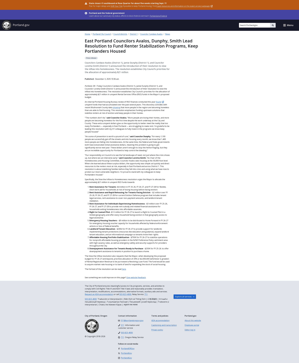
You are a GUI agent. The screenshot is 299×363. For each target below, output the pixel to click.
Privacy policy (157, 330)
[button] (288, 25)
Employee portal (192, 325)
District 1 (134, 34)
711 (146, 294)
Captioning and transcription (164, 325)
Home (87, 34)
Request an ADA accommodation (99, 294)
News (167, 34)
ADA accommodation (160, 320)
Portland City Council (102, 34)
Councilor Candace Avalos (151, 34)
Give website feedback (136, 277)
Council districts (120, 34)
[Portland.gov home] (15, 25)
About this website (193, 320)
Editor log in (190, 330)
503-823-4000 (125, 294)
